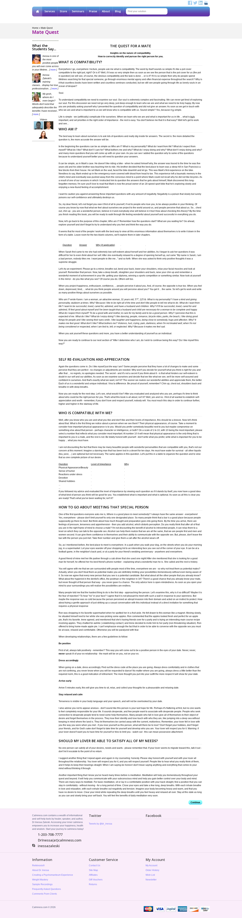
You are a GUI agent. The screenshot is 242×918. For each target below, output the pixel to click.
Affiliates (93, 875)
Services (49, 11)
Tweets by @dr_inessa (100, 823)
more (53, 69)
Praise (93, 11)
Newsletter (151, 879)
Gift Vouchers (95, 879)
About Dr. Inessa (40, 870)
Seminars (78, 11)
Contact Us (94, 865)
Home (37, 11)
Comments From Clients (44, 893)
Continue (195, 802)
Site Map (93, 870)
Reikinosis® (38, 865)
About (106, 11)
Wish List (150, 875)
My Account (151, 865)
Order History (152, 870)
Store (63, 11)
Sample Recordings (42, 884)
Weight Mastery (40, 879)
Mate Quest (47, 28)
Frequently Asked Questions (46, 889)
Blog (118, 11)
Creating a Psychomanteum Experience (52, 875)
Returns (93, 884)
